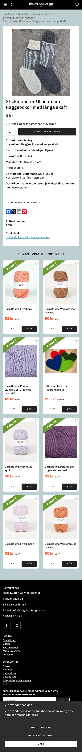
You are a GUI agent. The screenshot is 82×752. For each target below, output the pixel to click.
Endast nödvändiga (41, 735)
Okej (41, 743)
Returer (7, 684)
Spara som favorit (26, 202)
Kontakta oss (10, 647)
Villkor (6, 643)
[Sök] (12, 4)
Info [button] (13, 328)
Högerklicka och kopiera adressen (28, 237)
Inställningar (41, 727)
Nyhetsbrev (9, 673)
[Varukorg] (76, 4)
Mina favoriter (11, 650)
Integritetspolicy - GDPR (17, 680)
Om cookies (9, 676)
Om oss (7, 666)
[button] (29, 329)
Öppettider (9, 640)
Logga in (8, 654)
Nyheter (7, 669)
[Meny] (5, 4)
